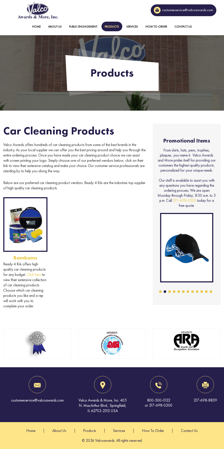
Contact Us (183, 26)
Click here (34, 274)
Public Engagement (83, 26)
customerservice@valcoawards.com (187, 9)
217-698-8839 (205, 400)
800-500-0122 (158, 400)
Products (112, 26)
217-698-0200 (184, 200)
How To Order (156, 26)
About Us (55, 26)
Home (36, 26)
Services (132, 26)
